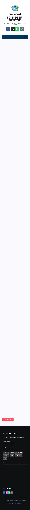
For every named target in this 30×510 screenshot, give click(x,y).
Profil (18, 75)
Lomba (6, 389)
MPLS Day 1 (9, 199)
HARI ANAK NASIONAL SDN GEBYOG (14, 169)
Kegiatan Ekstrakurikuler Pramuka (12, 327)
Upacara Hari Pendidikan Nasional (14, 296)
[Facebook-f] (4, 492)
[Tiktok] (22, 29)
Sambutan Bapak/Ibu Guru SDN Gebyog (14, 266)
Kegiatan (7, 127)
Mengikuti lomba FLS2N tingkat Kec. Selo (13, 394)
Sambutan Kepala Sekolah (8, 90)
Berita (18, 91)
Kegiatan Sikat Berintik (11, 234)
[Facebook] (8, 29)
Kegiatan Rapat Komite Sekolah (11, 360)
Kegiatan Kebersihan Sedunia (14, 131)
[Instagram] (13, 29)
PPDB (5, 58)
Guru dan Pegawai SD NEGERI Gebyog (8, 73)
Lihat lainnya (8, 419)
